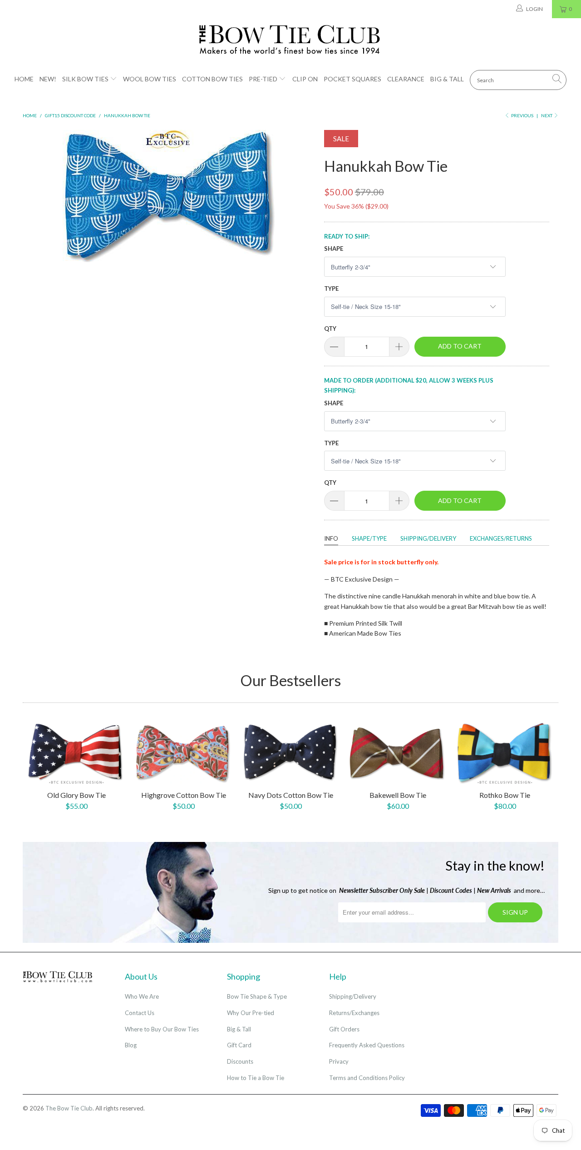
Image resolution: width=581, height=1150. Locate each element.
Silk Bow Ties (85, 79)
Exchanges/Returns (501, 538)
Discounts (240, 1061)
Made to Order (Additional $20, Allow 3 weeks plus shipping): (408, 385)
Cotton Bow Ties (212, 79)
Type (331, 288)
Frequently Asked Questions (366, 1045)
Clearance (405, 79)
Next (547, 115)
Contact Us (139, 1012)
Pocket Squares (352, 79)
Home (24, 79)
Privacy (339, 1061)
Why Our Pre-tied (250, 1012)
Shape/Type (369, 538)
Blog (131, 1045)
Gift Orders (344, 1029)
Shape (333, 248)
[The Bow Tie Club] (290, 40)
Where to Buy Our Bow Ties (162, 1029)
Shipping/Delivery (428, 538)
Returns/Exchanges (354, 1012)
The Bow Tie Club (69, 1108)
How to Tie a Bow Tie (255, 1077)
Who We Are (142, 996)
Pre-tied (263, 79)
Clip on (305, 79)
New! (47, 79)
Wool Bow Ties (149, 79)
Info (331, 538)
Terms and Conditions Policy (367, 1077)
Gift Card (239, 1045)
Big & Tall (447, 79)
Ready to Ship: (346, 236)
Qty (330, 328)
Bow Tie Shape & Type (257, 996)
